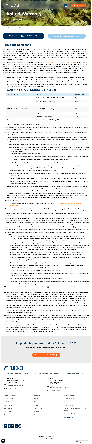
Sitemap (36, 415)
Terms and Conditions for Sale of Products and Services (58, 62)
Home (5, 28)
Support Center (13, 28)
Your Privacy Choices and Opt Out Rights (75, 409)
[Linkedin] (19, 426)
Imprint (36, 412)
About (36, 399)
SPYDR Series (8, 399)
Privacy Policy (68, 405)
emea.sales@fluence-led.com (59, 387)
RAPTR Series (8, 405)
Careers (36, 402)
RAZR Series (8, 408)
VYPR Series (8, 402)
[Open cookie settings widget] (3, 441)
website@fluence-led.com (15, 385)
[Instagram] (16, 426)
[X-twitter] (9, 426)
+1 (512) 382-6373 (12, 388)
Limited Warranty (69, 417)
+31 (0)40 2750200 (55, 390)
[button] (65, 5)
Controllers (7, 415)
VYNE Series (8, 412)
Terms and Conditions (71, 414)
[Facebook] (5, 426)
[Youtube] (12, 426)
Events (36, 405)
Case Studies (38, 408)
